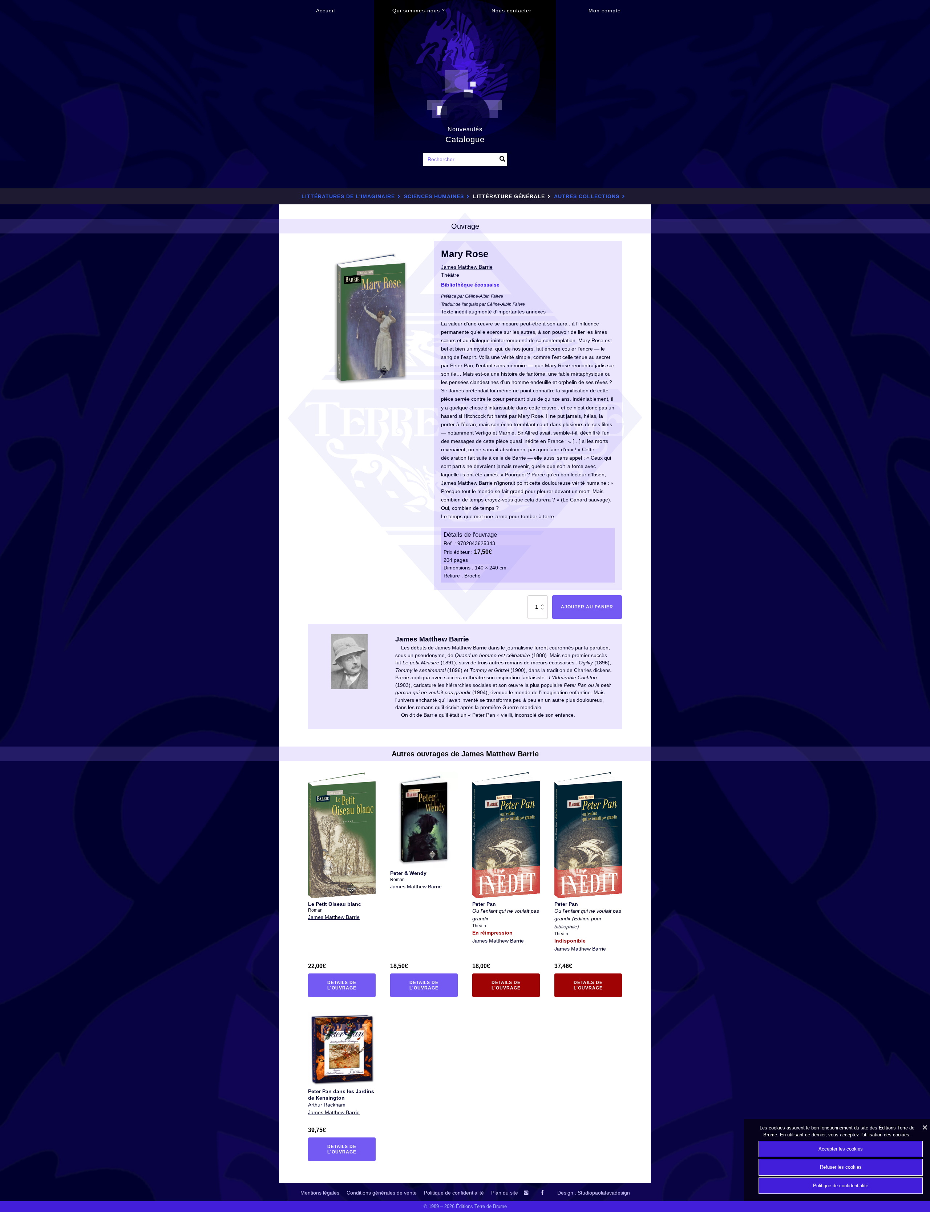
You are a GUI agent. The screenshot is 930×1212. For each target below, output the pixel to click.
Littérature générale (509, 196)
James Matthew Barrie (334, 917)
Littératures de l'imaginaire (348, 196)
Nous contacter (511, 10)
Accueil (325, 10)
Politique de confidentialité (454, 1193)
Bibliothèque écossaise (470, 285)
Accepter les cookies (840, 1149)
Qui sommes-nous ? (418, 10)
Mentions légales (319, 1193)
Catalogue (465, 139)
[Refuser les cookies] (924, 1127)
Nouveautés (465, 129)
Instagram (533, 1193)
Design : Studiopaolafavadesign (593, 1193)
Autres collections (586, 196)
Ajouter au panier (587, 606)
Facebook (548, 1193)
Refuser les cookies (841, 1167)
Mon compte (605, 10)
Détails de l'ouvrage (346, 985)
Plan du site (504, 1193)
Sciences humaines (434, 196)
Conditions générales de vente (382, 1193)
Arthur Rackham (326, 1105)
